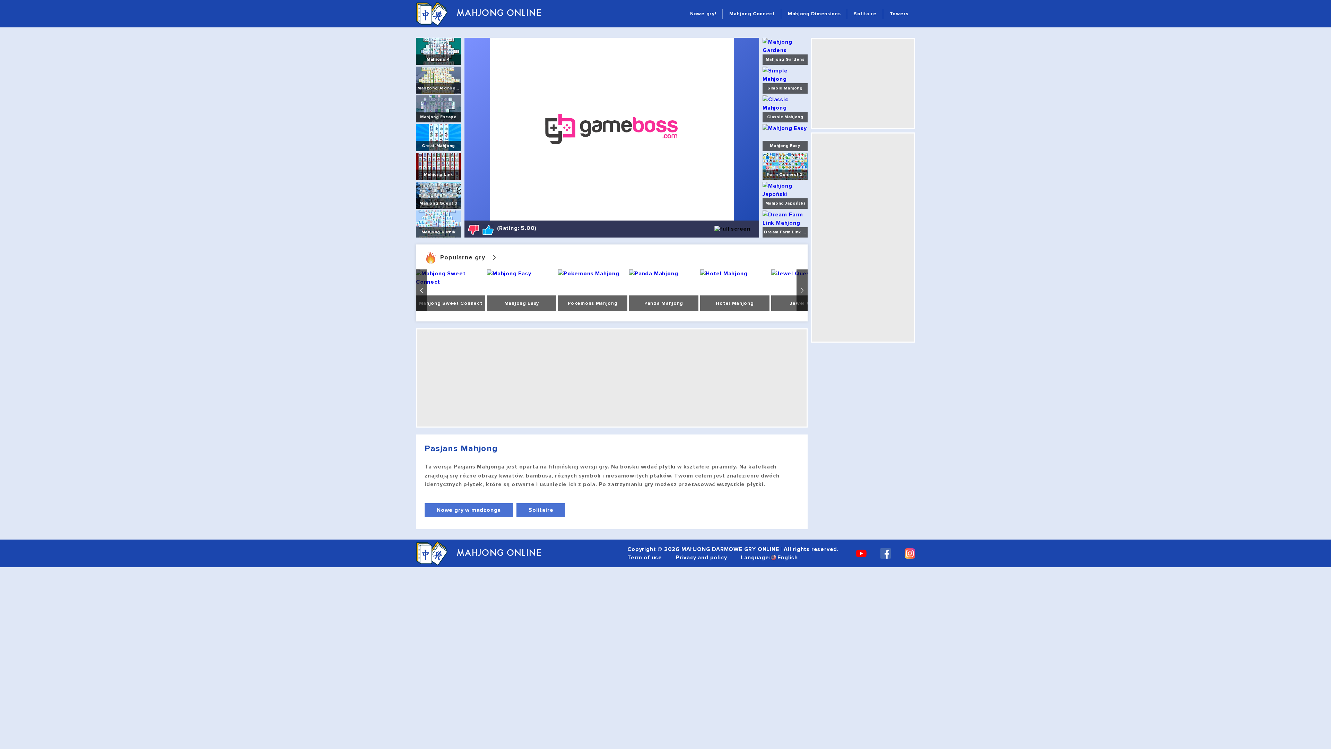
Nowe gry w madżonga (469, 510)
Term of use (644, 557)
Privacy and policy (701, 557)
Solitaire (865, 14)
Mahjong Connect (752, 14)
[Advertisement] (612, 378)
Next (802, 290)
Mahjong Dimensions (814, 14)
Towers (899, 14)
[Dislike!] (473, 229)
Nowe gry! (703, 14)
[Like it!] (488, 229)
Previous (421, 290)
